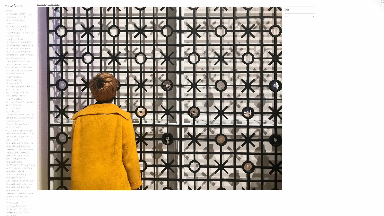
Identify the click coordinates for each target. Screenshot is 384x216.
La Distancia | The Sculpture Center (20, 33)
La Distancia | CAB (13, 77)
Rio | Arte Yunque (13, 36)
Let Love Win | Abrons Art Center (20, 118)
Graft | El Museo (13, 127)
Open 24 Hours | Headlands (18, 187)
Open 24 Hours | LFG (14, 162)
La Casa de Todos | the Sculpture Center (20, 45)
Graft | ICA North (13, 89)
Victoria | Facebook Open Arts (18, 124)
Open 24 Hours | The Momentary (20, 143)
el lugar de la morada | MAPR (19, 14)
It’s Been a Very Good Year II (18, 209)
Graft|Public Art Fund (15, 58)
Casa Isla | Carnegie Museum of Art (20, 71)
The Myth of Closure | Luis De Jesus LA (20, 115)
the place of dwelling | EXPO (18, 52)
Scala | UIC (11, 23)
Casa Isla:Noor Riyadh (15, 74)
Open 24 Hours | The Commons (19, 184)
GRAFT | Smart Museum (16, 159)
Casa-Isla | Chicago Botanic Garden (20, 102)
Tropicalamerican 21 (14, 121)
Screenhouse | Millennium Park (19, 149)
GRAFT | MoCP (12, 140)
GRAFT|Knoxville (13, 105)
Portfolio (8, 11)
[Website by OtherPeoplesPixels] (378, 6)
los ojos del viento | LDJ (16, 17)
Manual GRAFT (12, 203)
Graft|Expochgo (13, 112)
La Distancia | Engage (15, 99)
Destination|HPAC (14, 83)
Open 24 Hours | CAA (15, 171)
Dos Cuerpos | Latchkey (16, 96)
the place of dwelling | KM (17, 27)
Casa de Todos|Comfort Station (19, 67)
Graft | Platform (13, 108)
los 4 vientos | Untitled (16, 30)
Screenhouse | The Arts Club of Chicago (20, 193)
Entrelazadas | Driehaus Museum (20, 55)
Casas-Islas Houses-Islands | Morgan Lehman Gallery (20, 130)
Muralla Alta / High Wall (17, 197)
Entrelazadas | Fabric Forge (18, 49)
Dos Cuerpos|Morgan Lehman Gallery (20, 86)
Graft (8, 200)
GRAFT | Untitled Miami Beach (19, 168)
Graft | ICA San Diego (15, 20)
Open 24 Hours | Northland (18, 146)
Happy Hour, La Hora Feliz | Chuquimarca (20, 134)
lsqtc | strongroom (14, 39)
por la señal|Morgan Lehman (18, 61)
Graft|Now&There (14, 80)
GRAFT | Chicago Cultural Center (20, 165)
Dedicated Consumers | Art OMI (19, 175)
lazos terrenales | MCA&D (17, 64)
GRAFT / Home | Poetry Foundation (20, 181)
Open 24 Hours (12, 190)
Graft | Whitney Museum (17, 93)
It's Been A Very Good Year (17, 212)
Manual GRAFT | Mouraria (17, 153)
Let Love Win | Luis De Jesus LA (19, 137)
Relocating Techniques (16, 206)
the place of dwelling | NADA (18, 42)
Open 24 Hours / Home (15, 178)
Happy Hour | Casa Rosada (17, 156)
